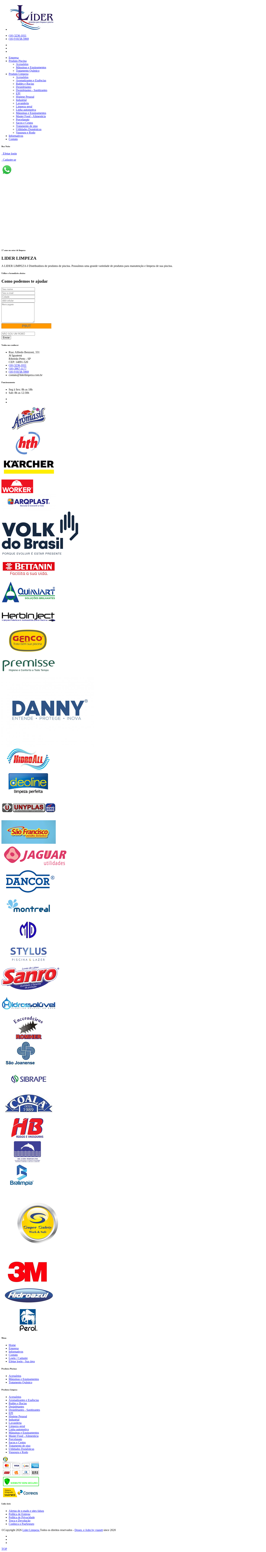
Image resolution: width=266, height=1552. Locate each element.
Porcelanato (22, 119)
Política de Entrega (19, 1514)
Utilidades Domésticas (28, 129)
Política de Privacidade (22, 1517)
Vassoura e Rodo (25, 132)
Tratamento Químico (27, 70)
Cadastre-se (8, 159)
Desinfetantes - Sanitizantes (31, 90)
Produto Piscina (18, 60)
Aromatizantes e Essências (31, 80)
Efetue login (9, 153)
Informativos (16, 135)
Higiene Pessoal (25, 96)
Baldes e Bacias (25, 83)
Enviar (6, 337)
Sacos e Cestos (24, 122)
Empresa (14, 57)
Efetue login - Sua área (22, 1361)
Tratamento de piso (27, 126)
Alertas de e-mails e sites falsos (26, 1510)
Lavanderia (22, 103)
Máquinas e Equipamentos (31, 67)
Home (12, 1345)
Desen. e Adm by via (89, 1530)
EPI (18, 93)
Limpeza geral (24, 106)
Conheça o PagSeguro (21, 1523)
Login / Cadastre (18, 1358)
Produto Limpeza (18, 73)
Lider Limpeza (31, 1530)
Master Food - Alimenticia (31, 116)
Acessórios (22, 64)
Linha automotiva (26, 109)
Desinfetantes (23, 86)
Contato (13, 139)
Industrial (21, 100)
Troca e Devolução (19, 1520)
